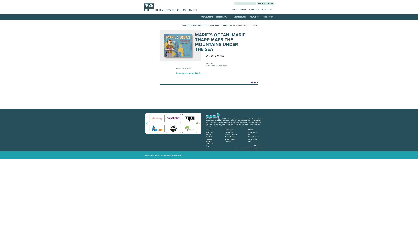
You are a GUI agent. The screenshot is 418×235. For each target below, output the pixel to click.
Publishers (254, 9)
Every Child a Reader (241, 122)
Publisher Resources (231, 134)
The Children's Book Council (171, 10)
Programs (209, 139)
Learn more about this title (188, 73)
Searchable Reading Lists (198, 26)
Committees (209, 141)
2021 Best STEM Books (220, 26)
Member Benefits (230, 137)
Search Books (267, 17)
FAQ (270, 9)
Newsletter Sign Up (265, 3)
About (243, 9)
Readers (251, 130)
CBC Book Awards (222, 17)
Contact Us (209, 143)
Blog (264, 9)
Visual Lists (254, 17)
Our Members (229, 132)
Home (234, 9)
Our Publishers (207, 17)
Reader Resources (240, 17)
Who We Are (209, 137)
